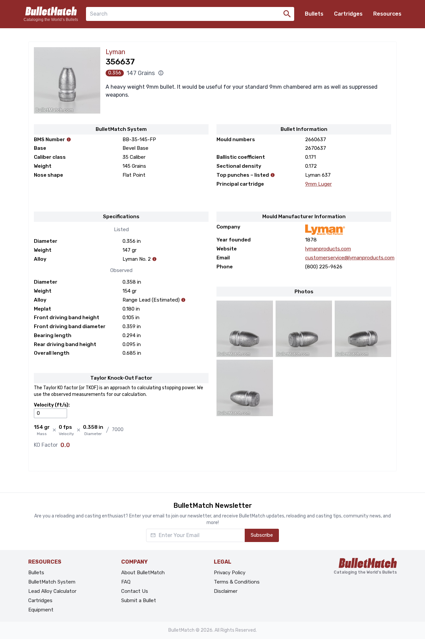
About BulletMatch (143, 573)
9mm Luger (318, 184)
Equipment (40, 610)
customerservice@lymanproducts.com (349, 258)
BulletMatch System (51, 582)
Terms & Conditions (237, 582)
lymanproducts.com (328, 249)
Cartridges (348, 14)
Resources (387, 14)
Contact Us (134, 591)
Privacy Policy (229, 573)
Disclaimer (225, 591)
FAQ (125, 582)
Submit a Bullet (138, 600)
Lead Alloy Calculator (52, 591)
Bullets (314, 14)
